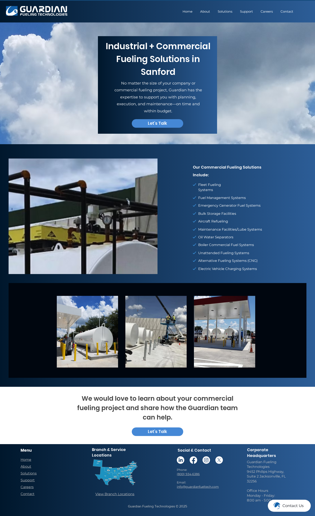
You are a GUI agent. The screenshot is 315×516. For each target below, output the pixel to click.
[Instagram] (206, 460)
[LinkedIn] (180, 460)
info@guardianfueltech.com (198, 487)
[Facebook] (193, 460)
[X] (219, 460)
